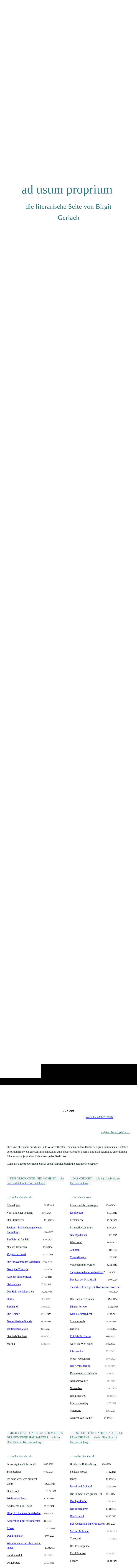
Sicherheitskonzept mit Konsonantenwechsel (95, 1287)
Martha (11, 1343)
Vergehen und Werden (82, 1264)
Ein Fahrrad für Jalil (18, 1239)
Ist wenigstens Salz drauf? (21, 1464)
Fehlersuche (76, 1219)
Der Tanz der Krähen (82, 1299)
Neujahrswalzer (79, 1380)
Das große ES (78, 1395)
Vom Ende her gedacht (19, 1212)
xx (88, 1306)
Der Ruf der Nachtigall (83, 1279)
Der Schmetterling (80, 1365)
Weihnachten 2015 (17, 1328)
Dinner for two (78, 1306)
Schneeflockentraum (81, 1227)
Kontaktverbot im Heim (83, 1373)
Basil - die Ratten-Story (83, 1464)
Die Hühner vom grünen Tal (86, 1493)
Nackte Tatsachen (17, 1246)
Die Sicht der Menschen (20, 1291)
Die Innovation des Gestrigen (23, 1261)
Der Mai (74, 1328)
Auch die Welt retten (81, 1343)
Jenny (73, 1478)
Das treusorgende (80, 1546)
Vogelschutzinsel (16, 1254)
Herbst (10, 1299)
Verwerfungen (78, 1257)
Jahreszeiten (76, 1351)
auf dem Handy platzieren (115, 1132)
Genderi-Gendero (17, 1336)
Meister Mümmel (79, 1531)
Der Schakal (77, 1516)
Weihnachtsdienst (16, 1498)
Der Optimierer (15, 1219)
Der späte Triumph (17, 1269)
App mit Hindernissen (19, 1276)
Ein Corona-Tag (79, 1403)
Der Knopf (13, 1491)
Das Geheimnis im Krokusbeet (87, 1523)
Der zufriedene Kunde (19, 1321)
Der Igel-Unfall (78, 1501)
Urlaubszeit (13, 1562)
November (76, 1388)
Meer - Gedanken (80, 1358)
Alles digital (13, 1205)
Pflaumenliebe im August (84, 1205)
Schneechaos (14, 1471)
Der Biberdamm (79, 1508)
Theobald (75, 1538)
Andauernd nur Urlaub (19, 1505)
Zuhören (75, 1249)
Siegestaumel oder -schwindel (86, 1272)
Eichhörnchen (78, 1553)
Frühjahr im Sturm (80, 1336)
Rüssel (10, 1528)
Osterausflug (14, 1284)
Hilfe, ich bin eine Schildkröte (23, 1513)
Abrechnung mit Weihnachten (23, 1520)
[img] (68, 552)
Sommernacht (77, 1321)
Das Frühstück (15, 1535)
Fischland (12, 1306)
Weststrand (76, 1242)
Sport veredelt (14, 1555)
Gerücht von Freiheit (81, 1417)
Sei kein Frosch (78, 1471)
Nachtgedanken (79, 1235)
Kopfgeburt (76, 1212)
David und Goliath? (81, 1486)
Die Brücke (13, 1313)
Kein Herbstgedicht (81, 1313)
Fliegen (74, 1560)
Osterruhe (75, 1410)
